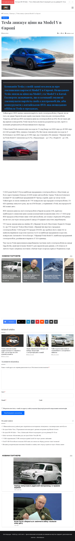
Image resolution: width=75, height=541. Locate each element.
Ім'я (3, 392)
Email (3, 400)
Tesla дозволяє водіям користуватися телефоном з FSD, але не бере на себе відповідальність (11, 351)
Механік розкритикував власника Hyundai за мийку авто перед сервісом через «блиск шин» (33, 444)
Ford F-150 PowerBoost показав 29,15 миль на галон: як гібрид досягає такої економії (31, 441)
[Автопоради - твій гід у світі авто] (5, 7)
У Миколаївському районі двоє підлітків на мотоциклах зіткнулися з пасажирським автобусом (35, 426)
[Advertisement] (37, 176)
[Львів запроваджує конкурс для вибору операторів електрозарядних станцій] (37, 340)
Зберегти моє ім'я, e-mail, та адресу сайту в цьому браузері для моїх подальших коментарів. (35, 408)
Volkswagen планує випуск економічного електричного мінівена (60, 350)
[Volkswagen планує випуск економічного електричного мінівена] (62, 340)
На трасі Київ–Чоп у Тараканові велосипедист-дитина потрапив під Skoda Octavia (30, 429)
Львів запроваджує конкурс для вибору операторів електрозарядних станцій (37, 350)
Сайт (40, 400)
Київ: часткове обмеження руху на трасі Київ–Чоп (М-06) (22, 435)
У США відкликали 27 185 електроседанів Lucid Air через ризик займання (27, 438)
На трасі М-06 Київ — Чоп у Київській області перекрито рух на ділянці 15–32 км (40, 2)
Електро (12, 13)
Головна (5, 13)
